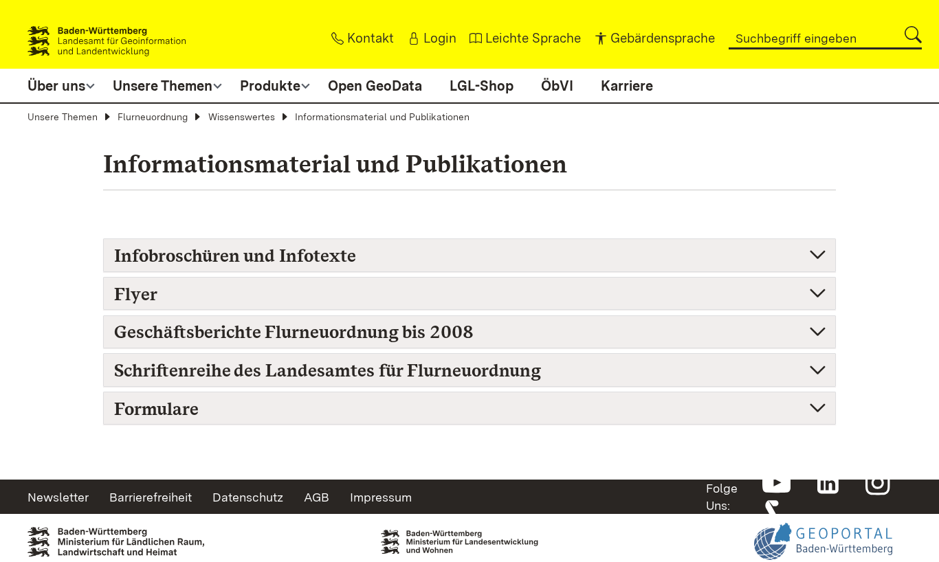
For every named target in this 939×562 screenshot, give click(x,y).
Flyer (135, 293)
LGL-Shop (481, 86)
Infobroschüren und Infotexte (235, 255)
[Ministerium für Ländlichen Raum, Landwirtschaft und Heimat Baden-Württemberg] (115, 537)
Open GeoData (375, 86)
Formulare (156, 408)
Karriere (627, 86)
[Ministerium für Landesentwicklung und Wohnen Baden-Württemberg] (469, 534)
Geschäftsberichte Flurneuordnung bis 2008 (294, 331)
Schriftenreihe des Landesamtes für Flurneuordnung (327, 370)
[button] (913, 34)
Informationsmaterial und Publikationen (382, 116)
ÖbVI (557, 86)
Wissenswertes (241, 116)
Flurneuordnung (153, 116)
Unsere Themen (62, 116)
